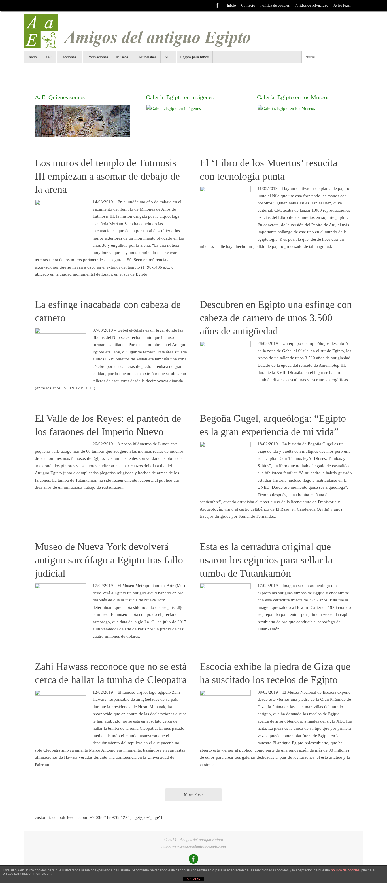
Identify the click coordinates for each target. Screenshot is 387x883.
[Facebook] (218, 5)
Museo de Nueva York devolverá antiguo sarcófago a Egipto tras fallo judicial (109, 560)
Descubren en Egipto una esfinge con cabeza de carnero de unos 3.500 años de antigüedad (276, 318)
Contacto (248, 5)
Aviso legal (342, 5)
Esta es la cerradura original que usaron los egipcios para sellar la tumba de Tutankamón (266, 560)
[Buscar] (358, 6)
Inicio (231, 5)
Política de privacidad (311, 5)
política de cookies (345, 870)
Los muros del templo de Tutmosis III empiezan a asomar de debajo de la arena (107, 176)
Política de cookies (275, 5)
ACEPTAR (193, 879)
